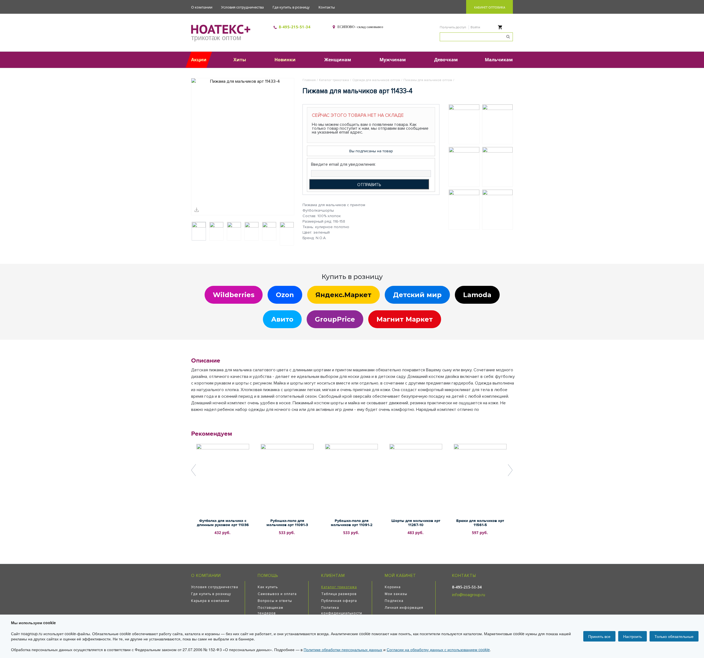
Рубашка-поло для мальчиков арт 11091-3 (287, 522)
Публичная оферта (339, 601)
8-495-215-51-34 (295, 26)
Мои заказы (396, 594)
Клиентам (333, 575)
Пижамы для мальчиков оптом (427, 80)
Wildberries (233, 295)
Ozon (285, 295)
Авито (282, 319)
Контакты (326, 7)
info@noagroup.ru (468, 595)
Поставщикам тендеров (270, 610)
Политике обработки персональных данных (343, 649)
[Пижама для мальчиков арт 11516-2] (497, 209)
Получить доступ (453, 27)
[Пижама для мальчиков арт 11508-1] (464, 124)
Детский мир (417, 295)
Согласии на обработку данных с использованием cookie (438, 649)
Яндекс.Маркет (343, 295)
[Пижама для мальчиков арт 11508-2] (497, 124)
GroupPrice (335, 319)
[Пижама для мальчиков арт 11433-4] (242, 146)
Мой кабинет (400, 575)
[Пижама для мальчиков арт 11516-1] (497, 167)
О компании (201, 7)
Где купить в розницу (291, 7)
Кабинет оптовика (489, 7)
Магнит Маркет (404, 319)
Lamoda (477, 295)
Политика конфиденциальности (341, 610)
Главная (309, 80)
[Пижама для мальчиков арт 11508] (464, 209)
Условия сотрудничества (242, 7)
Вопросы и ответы (275, 601)
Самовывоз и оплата (277, 594)
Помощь (268, 575)
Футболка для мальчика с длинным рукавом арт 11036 (223, 522)
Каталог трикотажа (334, 80)
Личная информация (404, 608)
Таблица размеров (339, 594)
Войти (475, 27)
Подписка (394, 601)
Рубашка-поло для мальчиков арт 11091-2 (351, 522)
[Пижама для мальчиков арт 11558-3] (464, 167)
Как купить (268, 587)
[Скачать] (196, 209)
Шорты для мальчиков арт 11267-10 (415, 522)
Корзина (393, 587)
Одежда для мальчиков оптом (376, 80)
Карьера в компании (210, 601)
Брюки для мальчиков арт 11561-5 (480, 522)
